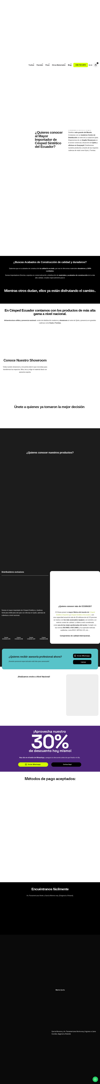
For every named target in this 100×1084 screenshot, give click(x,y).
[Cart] (95, 65)
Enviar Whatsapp (83, 656)
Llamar (83, 662)
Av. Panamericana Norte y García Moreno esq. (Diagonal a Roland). (50, 895)
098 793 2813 (80, 65)
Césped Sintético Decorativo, (81, 615)
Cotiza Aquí (67, 764)
